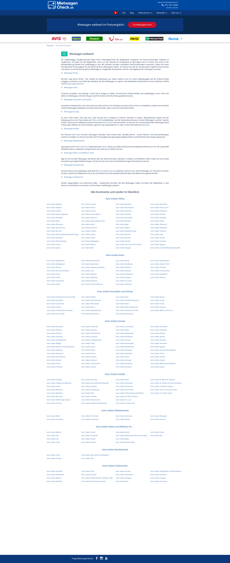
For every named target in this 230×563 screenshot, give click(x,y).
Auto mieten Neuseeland (90, 314)
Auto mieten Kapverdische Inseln (93, 221)
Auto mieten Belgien (54, 343)
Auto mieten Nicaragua (158, 416)
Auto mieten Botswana (55, 224)
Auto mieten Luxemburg (124, 326)
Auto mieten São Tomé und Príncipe (128, 244)
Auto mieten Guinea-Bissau (91, 214)
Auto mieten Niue (122, 297)
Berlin (116, 125)
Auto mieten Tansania (158, 231)
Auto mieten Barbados (55, 393)
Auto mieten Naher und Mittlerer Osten (115, 426)
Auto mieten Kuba (122, 380)
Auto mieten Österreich (124, 353)
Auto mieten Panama (157, 419)
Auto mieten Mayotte (123, 214)
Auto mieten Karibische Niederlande (94, 403)
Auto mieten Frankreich (89, 326)
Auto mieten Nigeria (123, 228)
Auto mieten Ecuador (88, 474)
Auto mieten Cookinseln (55, 304)
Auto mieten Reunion (123, 234)
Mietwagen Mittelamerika (74, 140)
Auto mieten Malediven (89, 277)
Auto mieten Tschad (157, 238)
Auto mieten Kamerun (89, 217)
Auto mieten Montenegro (125, 343)
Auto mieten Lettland (89, 360)
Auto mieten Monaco (123, 340)
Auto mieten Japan (53, 284)
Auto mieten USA (87, 458)
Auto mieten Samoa (157, 297)
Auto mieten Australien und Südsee (115, 291)
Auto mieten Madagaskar (90, 241)
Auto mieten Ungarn (157, 360)
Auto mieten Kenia (88, 224)
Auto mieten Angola (54, 211)
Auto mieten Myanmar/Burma (92, 284)
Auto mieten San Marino (159, 326)
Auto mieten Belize (53, 416)
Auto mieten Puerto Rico (124, 390)
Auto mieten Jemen (88, 432)
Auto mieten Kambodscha (90, 261)
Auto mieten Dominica (89, 380)
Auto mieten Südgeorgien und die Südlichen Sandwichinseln (166, 471)
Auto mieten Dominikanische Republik (95, 383)
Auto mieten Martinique (124, 383)
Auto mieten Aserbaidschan (56, 340)
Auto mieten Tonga (157, 300)
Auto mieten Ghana (88, 207)
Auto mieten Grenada (89, 386)
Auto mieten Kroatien (89, 357)
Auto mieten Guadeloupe (90, 390)
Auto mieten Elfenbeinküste (57, 241)
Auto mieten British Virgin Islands (58, 400)
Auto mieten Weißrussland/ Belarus (163, 363)
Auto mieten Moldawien (124, 336)
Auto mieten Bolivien (54, 478)
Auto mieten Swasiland (158, 228)
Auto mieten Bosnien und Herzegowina (61, 347)
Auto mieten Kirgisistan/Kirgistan (93, 267)
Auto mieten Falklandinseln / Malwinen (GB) (97, 478)
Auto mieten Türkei (157, 353)
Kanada (110, 171)
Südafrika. (80, 83)
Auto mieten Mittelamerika (115, 410)
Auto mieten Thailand (158, 267)
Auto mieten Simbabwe (158, 211)
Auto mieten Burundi (54, 231)
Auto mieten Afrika (115, 198)
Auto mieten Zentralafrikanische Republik (165, 248)
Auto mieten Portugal (123, 360)
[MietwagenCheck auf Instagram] (101, 558)
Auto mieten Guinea (88, 211)
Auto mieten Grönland (89, 336)
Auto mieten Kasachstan (90, 264)
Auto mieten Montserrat (124, 386)
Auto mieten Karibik (115, 374)
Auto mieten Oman (122, 432)
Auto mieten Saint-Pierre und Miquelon (95, 455)
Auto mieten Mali (87, 248)
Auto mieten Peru (122, 481)
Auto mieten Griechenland (90, 333)
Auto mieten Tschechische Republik (163, 350)
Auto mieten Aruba (53, 386)
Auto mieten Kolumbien (124, 474)
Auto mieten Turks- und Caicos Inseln (163, 390)
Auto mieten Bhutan (54, 267)
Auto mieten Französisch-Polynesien (60, 310)
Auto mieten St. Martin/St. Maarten (162, 380)
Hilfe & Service (144, 13)
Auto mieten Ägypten (54, 204)
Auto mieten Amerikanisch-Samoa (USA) (61, 297)
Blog (132, 13)
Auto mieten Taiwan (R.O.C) (160, 264)
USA (101, 171)
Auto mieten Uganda (157, 244)
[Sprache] (115, 12)
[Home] (63, 5)
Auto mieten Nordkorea (124, 264)
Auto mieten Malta (122, 330)
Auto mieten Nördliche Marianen (127, 300)
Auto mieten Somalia (157, 214)
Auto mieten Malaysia (89, 274)
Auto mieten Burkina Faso (56, 228)
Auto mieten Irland (88, 343)
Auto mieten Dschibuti (55, 238)
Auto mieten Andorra (54, 333)
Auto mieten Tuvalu (157, 304)
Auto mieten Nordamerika (115, 449)
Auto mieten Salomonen (124, 314)
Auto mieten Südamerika (115, 465)
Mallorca (95, 120)
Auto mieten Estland (54, 360)
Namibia (68, 83)
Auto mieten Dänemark (55, 353)
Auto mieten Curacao (54, 403)
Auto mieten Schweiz (157, 333)
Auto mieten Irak (53, 435)
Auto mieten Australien (55, 300)
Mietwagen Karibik (71, 128)
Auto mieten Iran (53, 439)
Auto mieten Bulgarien (55, 350)
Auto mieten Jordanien (89, 435)
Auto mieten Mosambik (124, 217)
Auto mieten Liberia (88, 234)
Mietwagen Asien (71, 87)
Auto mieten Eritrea (54, 244)
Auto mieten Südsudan (158, 224)
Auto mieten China (53, 274)
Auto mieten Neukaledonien (91, 310)
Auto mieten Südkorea (124, 284)
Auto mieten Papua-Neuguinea (127, 307)
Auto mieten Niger (122, 224)
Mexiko (104, 146)
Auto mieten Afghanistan (55, 261)
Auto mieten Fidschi (54, 307)
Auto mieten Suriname (158, 474)
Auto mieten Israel (53, 442)
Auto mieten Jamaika (89, 396)
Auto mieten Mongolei (89, 281)
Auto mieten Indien (53, 277)
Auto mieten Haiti (87, 393)
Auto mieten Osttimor (123, 267)
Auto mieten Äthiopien (55, 217)
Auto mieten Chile (87, 471)
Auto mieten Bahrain (54, 432)
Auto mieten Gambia (88, 204)
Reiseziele (161, 13)
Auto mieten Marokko (123, 204)
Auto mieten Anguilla (54, 380)
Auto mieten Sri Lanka (124, 281)
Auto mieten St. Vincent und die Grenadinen (166, 383)
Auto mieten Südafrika (158, 217)
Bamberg (145, 125)
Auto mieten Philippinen (124, 274)
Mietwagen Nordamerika (74, 165)
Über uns (175, 13)
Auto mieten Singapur (123, 277)
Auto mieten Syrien (157, 432)
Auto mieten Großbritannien (91, 340)
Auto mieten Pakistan (123, 271)
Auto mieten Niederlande (125, 347)
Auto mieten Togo (156, 234)
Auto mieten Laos (87, 271)
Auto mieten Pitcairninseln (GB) (127, 310)
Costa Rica (83, 146)
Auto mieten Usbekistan (159, 274)
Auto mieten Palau (122, 304)
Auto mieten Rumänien (124, 363)
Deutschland (108, 122)
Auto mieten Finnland (54, 367)
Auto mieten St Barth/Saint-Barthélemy (130, 393)
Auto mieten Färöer (54, 363)
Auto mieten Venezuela (158, 481)
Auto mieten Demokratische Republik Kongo (62, 234)
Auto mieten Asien (115, 255)
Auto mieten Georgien (89, 330)
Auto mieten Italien (88, 350)
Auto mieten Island (88, 347)
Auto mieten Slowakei (158, 340)
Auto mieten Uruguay (158, 478)
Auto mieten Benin (53, 221)
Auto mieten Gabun (54, 248)
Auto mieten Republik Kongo (126, 231)
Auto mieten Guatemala (89, 419)
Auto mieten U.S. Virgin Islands (161, 393)
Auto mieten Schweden (158, 330)
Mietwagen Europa (71, 111)
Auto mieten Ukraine (157, 357)
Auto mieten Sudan (157, 221)
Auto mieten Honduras (124, 416)
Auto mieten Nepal (122, 261)
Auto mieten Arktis (53, 455)
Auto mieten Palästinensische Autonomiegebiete (132, 435)
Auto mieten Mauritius (124, 211)
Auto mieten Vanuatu (158, 307)
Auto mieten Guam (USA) (55, 314)
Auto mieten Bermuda (55, 396)
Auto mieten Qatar (122, 439)
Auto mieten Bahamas (55, 390)
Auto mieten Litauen (88, 367)
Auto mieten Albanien (54, 330)
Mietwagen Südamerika (73, 177)
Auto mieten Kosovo (88, 353)
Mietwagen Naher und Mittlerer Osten (79, 153)
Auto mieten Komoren (89, 228)
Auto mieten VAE (156, 435)
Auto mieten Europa (115, 321)
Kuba (78, 134)
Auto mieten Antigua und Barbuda (59, 383)
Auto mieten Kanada (54, 458)
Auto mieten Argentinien (55, 474)
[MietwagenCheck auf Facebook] (96, 558)
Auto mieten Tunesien (158, 241)
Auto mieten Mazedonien (125, 333)
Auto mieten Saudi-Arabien (125, 442)
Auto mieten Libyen (88, 238)
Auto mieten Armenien (55, 336)
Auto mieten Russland (124, 367)
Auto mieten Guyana (123, 471)
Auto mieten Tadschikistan (159, 261)
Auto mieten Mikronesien (90, 304)
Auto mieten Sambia (123, 241)
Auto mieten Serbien (157, 336)
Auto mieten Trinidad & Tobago (161, 386)
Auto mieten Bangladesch (56, 264)
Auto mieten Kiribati (88, 297)
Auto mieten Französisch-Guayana (93, 481)
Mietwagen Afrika (71, 73)
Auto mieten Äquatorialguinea (57, 214)
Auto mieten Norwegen (124, 350)
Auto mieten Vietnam (158, 277)
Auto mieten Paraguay (124, 478)
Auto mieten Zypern (157, 367)
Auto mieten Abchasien (55, 326)
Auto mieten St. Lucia (123, 400)
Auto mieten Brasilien (54, 481)
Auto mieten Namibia (123, 221)
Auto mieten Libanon (88, 442)
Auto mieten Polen (122, 357)
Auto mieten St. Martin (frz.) (125, 403)
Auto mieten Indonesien (55, 281)
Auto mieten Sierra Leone (159, 207)
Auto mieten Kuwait (88, 439)
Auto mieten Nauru (88, 307)
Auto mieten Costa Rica (55, 419)
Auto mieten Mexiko (123, 419)
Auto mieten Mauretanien (125, 207)
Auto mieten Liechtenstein (90, 363)
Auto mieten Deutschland (56, 357)
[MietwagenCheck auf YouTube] (106, 558)
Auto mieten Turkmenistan (160, 271)
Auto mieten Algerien (54, 207)
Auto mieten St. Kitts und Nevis (127, 396)
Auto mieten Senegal (123, 248)
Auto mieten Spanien (157, 347)
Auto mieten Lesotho (88, 231)
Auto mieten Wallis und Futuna (161, 310)
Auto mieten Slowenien (158, 343)
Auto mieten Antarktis (54, 471)
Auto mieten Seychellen (158, 204)
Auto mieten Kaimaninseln (90, 400)
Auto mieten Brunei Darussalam (58, 271)
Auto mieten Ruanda (123, 238)
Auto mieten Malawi (88, 244)
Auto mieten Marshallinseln (91, 300)
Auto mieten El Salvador (90, 416)
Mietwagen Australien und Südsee (77, 99)
